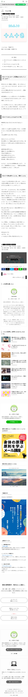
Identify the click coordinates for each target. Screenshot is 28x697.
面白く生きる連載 (5, 18)
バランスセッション (7, 565)
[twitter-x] (13, 653)
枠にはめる (13, 15)
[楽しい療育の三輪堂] (3, 1)
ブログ (4, 13)
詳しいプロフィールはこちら (14, 649)
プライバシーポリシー (19, 692)
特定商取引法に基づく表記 (9, 692)
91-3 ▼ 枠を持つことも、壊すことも (13, 66)
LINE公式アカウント (17, 689)
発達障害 (23, 247)
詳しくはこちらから (14, 681)
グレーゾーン (5, 15)
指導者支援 (12, 13)
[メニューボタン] (26, 1)
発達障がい (19, 247)
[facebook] (11, 653)
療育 (15, 247)
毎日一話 (11, 247)
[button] (3, 269)
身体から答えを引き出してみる (11, 691)
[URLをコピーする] (25, 269)
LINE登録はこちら (14, 421)
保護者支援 (8, 13)
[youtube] (16, 653)
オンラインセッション (7, 555)
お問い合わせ (20, 691)
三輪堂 (9, 15)
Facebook (10, 689)
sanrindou (14, 296)
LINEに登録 (5, 546)
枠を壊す (17, 15)
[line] (14, 653)
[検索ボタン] (23, 1)
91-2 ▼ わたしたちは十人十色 (11, 64)
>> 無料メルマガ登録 (20, 4)
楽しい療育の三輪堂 (5, 247)
